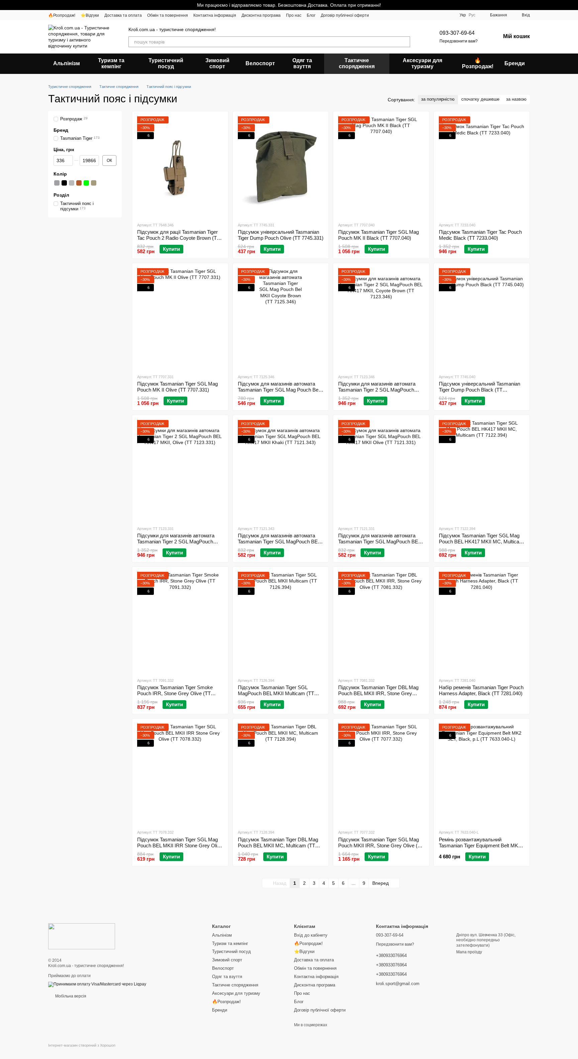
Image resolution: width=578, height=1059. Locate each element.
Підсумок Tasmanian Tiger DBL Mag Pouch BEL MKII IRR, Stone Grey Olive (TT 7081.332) (378, 693)
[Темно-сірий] (57, 183)
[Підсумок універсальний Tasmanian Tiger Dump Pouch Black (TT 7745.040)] (482, 318)
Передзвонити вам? (459, 41)
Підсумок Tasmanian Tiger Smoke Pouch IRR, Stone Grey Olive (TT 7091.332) (175, 693)
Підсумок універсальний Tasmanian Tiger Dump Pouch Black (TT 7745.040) (479, 390)
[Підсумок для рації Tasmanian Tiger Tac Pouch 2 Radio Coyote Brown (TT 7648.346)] (180, 166)
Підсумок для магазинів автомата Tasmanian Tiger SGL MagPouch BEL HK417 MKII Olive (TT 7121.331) (379, 541)
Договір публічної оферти (345, 15)
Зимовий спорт (217, 63)
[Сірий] (71, 183)
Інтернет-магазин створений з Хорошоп (81, 1045)
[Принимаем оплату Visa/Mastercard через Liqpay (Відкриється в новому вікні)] (97, 984)
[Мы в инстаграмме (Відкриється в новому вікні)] (386, 15)
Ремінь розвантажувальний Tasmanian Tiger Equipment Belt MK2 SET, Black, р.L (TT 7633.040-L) (480, 845)
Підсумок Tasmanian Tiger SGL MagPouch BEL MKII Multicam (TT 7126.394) (276, 693)
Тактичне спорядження (357, 63)
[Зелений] (86, 183)
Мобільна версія (70, 996)
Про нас (293, 15)
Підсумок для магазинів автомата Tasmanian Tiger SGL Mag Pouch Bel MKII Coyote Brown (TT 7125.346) (278, 390)
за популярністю (438, 99)
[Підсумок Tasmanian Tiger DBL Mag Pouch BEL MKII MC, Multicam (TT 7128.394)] (281, 774)
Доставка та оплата (123, 15)
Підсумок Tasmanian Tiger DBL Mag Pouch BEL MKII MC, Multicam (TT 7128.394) (278, 845)
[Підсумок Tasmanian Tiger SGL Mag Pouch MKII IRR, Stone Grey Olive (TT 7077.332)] (381, 774)
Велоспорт (260, 63)
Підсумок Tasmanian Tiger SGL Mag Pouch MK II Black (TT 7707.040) (378, 235)
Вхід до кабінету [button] (310, 935)
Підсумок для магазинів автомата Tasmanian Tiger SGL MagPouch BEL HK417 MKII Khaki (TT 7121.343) (279, 541)
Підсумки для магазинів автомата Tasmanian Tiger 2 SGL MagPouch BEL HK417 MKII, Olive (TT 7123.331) (178, 541)
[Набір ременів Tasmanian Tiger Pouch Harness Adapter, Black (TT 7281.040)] (482, 622)
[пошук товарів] (404, 41)
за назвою (516, 99)
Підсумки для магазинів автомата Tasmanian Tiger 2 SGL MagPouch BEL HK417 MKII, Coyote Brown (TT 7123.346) (378, 393)
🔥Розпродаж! (61, 15)
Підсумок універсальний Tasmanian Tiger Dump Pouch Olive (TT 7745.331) (280, 235)
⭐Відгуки (90, 15)
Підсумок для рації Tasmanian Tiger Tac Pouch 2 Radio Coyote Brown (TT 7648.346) (178, 238)
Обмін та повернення (167, 15)
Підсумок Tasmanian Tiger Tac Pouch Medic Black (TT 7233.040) (480, 235)
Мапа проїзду (469, 952)
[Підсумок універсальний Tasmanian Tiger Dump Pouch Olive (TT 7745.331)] (281, 166)
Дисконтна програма (261, 15)
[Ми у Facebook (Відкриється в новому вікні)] (378, 15)
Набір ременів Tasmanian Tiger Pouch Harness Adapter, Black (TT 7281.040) (481, 690)
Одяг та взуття (302, 63)
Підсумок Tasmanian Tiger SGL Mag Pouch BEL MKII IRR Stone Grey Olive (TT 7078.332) (179, 845)
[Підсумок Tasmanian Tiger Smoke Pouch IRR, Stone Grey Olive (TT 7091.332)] (180, 622)
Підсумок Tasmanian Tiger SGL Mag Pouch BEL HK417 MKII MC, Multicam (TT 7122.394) (481, 541)
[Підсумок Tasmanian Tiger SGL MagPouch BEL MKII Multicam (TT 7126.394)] (281, 622)
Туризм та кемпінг (111, 63)
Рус (472, 15)
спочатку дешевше (480, 99)
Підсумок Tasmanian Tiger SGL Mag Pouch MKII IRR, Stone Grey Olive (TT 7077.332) (380, 845)
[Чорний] (64, 183)
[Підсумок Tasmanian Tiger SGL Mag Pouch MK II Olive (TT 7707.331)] (180, 318)
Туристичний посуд (166, 63)
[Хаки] (93, 183)
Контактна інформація (214, 15)
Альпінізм (66, 63)
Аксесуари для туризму (422, 63)
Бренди (514, 63)
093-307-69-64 (457, 33)
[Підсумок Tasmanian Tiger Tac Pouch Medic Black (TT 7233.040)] (482, 166)
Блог (311, 15)
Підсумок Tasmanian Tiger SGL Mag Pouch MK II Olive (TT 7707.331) (177, 387)
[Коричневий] (79, 183)
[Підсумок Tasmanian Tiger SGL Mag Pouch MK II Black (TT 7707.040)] (381, 166)
